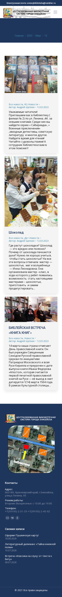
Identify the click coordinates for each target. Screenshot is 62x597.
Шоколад (16, 232)
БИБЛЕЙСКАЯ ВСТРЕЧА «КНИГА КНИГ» (27, 330)
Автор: (22, 107)
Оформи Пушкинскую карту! (22, 535)
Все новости (16, 104)
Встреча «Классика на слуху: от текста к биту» (28, 557)
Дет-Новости (31, 238)
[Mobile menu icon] (55, 12)
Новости (29, 338)
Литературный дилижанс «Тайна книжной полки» (30, 545)
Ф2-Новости (31, 104)
